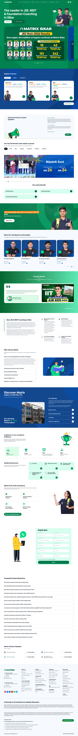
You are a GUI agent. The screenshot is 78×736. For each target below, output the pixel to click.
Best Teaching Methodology (20, 371)
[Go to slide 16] (18, 181)
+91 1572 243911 (68, 652)
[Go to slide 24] (26, 181)
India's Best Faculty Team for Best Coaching (20, 368)
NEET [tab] (16, 148)
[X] (17, 692)
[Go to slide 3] (6, 181)
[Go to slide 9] (72, 308)
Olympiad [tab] (22, 148)
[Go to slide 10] (73, 308)
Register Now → (9, 220)
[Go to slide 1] (4, 181)
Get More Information (19, 21)
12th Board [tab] (37, 148)
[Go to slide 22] (24, 181)
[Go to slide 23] (25, 181)
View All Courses (68, 103)
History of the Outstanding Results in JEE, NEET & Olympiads (20, 356)
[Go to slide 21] (23, 181)
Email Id (55, 537)
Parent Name (56, 532)
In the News (51, 417)
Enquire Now (8, 21)
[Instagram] (5, 692)
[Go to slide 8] (73, 266)
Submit (53, 562)
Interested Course (57, 543)
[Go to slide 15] (17, 181)
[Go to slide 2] (5, 181)
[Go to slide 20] (22, 181)
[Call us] (68, 2)
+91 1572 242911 (30, 657)
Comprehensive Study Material (20, 375)
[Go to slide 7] (72, 266)
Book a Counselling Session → (12, 514)
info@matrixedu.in (8, 678)
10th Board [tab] (44, 148)
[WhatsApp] (70, 2)
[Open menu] (73, 2)
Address (39, 548)
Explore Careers (52, 409)
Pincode (55, 548)
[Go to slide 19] (21, 181)
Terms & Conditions (52, 559)
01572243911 (7, 685)
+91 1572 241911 (30, 652)
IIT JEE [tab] (10, 148)
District (55, 553)
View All (67, 134)
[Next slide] (73, 44)
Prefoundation (22, 77)
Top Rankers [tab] (29, 148)
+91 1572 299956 (68, 657)
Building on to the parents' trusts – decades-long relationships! (20, 381)
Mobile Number (40, 537)
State (39, 553)
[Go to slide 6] (71, 266)
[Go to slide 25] (27, 181)
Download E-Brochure (69, 720)
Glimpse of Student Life (54, 421)
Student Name (40, 532)
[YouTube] (12, 692)
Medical (14, 77)
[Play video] (58, 294)
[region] (39, 43)
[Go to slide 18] (20, 181)
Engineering (7, 77)
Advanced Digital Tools (20, 378)
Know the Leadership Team (55, 413)
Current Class (40, 543)
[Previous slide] (5, 44)
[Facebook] (7, 692)
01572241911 (7, 676)
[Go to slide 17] (19, 181)
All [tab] (5, 148)
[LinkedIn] (10, 692)
